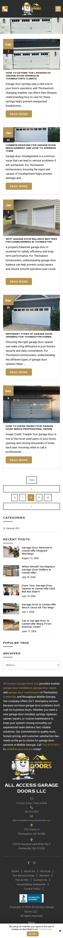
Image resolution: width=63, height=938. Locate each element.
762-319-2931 (51, 744)
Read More (19, 114)
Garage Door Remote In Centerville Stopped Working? (37, 550)
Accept (33, 934)
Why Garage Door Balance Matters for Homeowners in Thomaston (31, 240)
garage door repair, (45, 687)
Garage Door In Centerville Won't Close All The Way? (39, 606)
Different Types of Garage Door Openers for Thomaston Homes (29, 335)
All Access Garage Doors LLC (21, 683)
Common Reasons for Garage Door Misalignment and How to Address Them (31, 148)
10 (48, 497)
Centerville (9, 696)
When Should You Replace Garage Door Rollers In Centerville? (38, 569)
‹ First (31, 480)
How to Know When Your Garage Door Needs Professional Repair (29, 428)
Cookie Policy (45, 929)
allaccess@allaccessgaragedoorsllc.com (31, 820)
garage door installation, (18, 687)
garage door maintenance (24, 692)
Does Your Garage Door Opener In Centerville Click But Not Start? (38, 588)
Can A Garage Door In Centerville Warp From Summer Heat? (36, 623)
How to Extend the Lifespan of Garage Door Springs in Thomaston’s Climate (28, 75)
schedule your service (19, 749)
